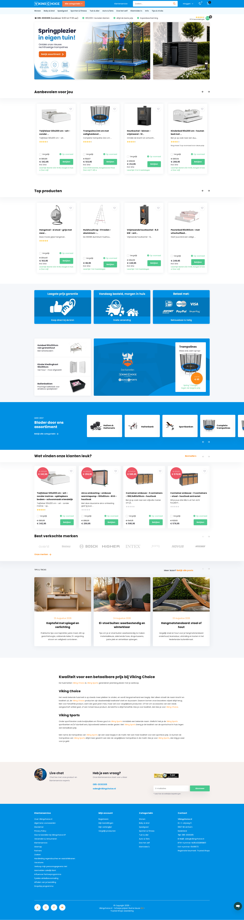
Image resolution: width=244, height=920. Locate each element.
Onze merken (41, 554)
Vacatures (38, 862)
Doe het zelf (122, 11)
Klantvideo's (136, 11)
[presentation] (203, 92)
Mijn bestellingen (105, 823)
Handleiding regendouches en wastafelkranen (54, 858)
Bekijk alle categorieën (45, 434)
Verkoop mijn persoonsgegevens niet (50, 866)
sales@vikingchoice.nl (104, 788)
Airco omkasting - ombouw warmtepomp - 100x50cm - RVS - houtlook (99, 496)
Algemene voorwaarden (45, 823)
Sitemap (38, 846)
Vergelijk (45, 154)
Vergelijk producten (107, 831)
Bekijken (66, 161)
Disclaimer (39, 827)
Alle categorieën (72, 3)
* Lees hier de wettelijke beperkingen (167, 794)
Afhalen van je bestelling (45, 882)
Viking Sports (92, 683)
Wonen (37, 11)
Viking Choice (79, 683)
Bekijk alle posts (185, 570)
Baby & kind (49, 11)
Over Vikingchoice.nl (43, 819)
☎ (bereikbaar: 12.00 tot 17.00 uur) (56, 18)
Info (147, 11)
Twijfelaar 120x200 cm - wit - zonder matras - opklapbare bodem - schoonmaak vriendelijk (55, 496)
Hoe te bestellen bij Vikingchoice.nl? (50, 835)
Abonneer (199, 788)
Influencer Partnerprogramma (47, 874)
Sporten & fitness (79, 11)
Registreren (103, 819)
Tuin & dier (95, 11)
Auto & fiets (107, 11)
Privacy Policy (40, 831)
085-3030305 (100, 784)
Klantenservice (120, 3)
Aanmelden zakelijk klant (45, 870)
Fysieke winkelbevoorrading (46, 878)
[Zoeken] (174, 4)
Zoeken (37, 854)
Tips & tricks (157, 11)
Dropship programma (43, 886)
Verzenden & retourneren (45, 839)
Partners (38, 850)
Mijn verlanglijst (105, 827)
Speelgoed (62, 11)
